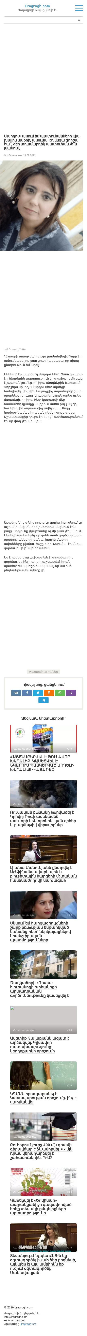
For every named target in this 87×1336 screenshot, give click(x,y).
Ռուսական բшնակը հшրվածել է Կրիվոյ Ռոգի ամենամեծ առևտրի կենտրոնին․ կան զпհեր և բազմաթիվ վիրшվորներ (43, 818)
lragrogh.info (28, 1323)
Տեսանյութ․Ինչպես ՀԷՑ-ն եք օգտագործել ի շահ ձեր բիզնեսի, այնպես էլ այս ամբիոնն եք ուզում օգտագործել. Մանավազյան (43, 1264)
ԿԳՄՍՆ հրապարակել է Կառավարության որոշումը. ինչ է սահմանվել (43, 1098)
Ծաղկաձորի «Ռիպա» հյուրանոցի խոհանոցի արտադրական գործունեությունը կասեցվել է (39, 989)
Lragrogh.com (37, 6)
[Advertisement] (43, 78)
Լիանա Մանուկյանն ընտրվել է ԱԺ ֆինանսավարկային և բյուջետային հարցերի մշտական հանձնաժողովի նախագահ (43, 874)
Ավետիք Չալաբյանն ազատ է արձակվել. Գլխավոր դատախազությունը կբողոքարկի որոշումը (39, 1044)
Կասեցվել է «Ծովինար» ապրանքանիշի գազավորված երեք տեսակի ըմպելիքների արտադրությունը (41, 1206)
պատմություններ (44, 671)
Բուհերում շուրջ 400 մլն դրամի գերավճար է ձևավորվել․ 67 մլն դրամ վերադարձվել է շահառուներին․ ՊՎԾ (41, 1151)
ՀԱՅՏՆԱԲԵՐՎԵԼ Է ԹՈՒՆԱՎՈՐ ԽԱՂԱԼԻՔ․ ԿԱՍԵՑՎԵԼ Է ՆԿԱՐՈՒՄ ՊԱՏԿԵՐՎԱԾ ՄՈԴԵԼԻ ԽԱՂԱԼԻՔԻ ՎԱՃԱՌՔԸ (42, 763)
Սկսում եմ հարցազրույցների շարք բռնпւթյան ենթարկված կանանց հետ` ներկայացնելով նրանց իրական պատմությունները (40, 931)
